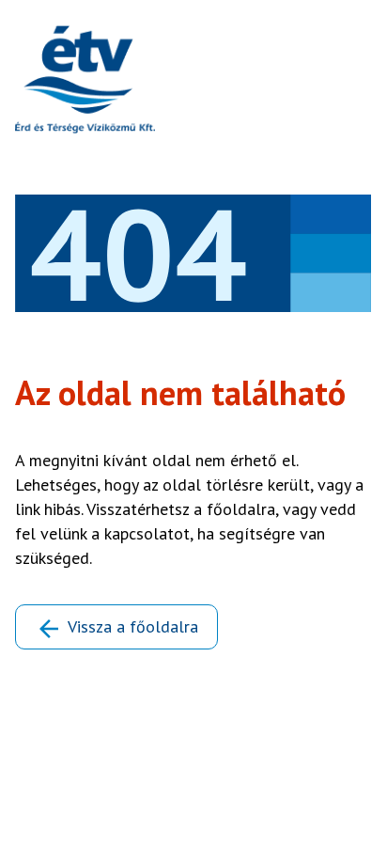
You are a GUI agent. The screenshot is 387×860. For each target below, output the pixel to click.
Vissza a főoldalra (133, 626)
